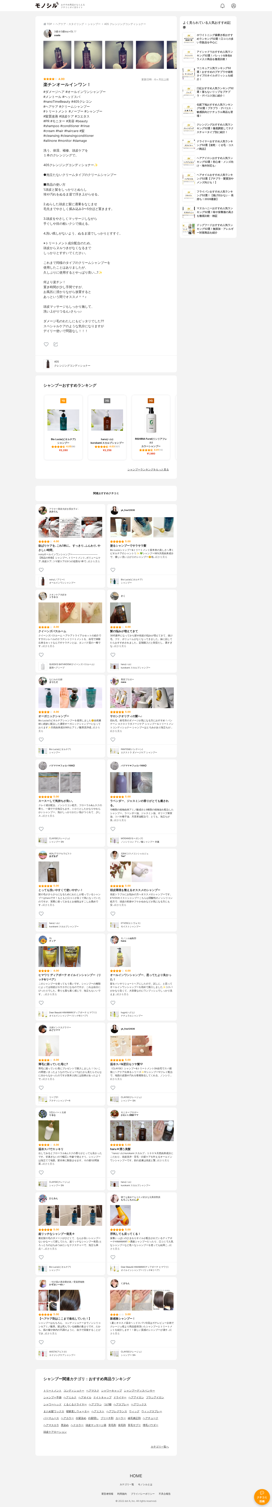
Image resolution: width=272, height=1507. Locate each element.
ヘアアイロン (136, 1397)
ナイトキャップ (102, 1397)
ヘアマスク (92, 1390)
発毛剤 (122, 1425)
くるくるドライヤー (75, 1404)
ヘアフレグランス (116, 1411)
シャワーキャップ (111, 1390)
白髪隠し (93, 1418)
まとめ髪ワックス (53, 1411)
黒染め (65, 1425)
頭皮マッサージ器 (96, 1425)
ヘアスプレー (121, 1404)
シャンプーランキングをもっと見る (148, 469)
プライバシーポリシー (143, 1493)
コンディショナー (74, 1390)
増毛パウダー (150, 1425)
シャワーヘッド (52, 1404)
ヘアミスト (97, 1411)
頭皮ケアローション (55, 1431)
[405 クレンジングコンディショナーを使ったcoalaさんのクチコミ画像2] (88, 55)
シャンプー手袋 (52, 1397)
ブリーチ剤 (107, 1418)
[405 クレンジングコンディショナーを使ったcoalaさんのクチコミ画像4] (150, 55)
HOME (136, 1475)
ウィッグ (134, 1411)
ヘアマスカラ (51, 1425)
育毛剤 (112, 1425)
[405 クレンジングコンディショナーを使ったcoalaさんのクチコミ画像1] (57, 55)
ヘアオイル (84, 1397)
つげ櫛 (108, 1404)
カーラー (120, 1418)
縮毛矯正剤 (134, 1418)
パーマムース (51, 1418)
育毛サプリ (134, 1425)
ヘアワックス (139, 1404)
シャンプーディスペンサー (139, 1390)
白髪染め (81, 1418)
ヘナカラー (77, 1425)
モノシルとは (145, 1484)
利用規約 (122, 1493)
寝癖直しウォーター (77, 1411)
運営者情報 (107, 1493)
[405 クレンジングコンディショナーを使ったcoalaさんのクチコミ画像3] (119, 55)
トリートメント (52, 1390)
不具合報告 (165, 1493)
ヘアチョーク (150, 1418)
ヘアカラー (67, 1418)
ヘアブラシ (95, 1404)
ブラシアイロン (155, 1397)
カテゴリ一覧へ (160, 1446)
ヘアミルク (70, 1397)
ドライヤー (119, 1397)
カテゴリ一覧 (127, 1484)
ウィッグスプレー (151, 1411)
